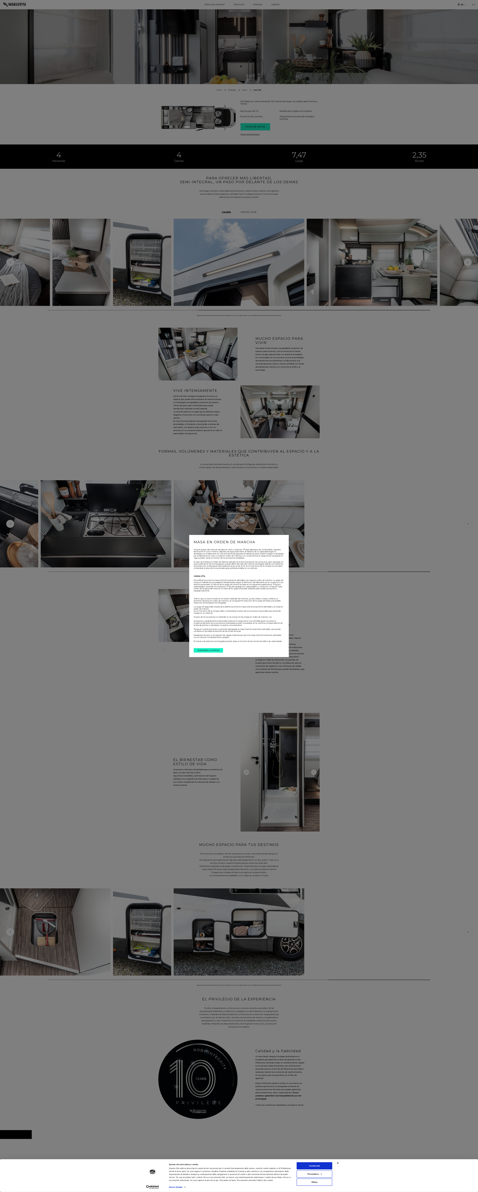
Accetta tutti (314, 1166)
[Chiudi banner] (338, 1163)
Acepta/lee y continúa (208, 650)
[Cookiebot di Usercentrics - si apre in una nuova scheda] (152, 1187)
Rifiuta (314, 1182)
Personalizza (313, 1174)
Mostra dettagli (175, 1187)
